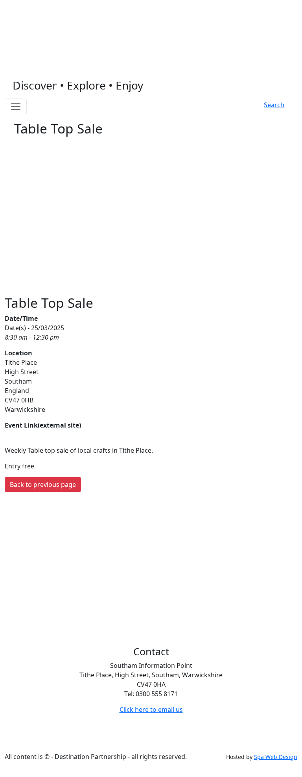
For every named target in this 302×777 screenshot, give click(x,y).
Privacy (83, 741)
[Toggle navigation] (16, 106)
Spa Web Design (275, 757)
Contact (111, 741)
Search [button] (274, 105)
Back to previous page (43, 484)
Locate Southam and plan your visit (66, 8)
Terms (57, 741)
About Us (143, 741)
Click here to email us (151, 709)
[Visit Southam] (151, 48)
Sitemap (29, 741)
